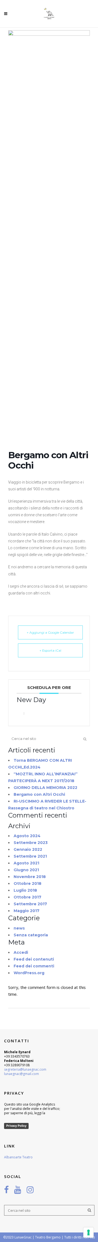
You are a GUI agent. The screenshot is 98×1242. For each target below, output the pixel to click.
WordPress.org (29, 972)
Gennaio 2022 (28, 849)
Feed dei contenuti (34, 959)
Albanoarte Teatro (18, 1157)
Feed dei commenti (34, 966)
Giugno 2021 (26, 869)
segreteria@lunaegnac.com (25, 1069)
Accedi (21, 952)
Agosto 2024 (27, 835)
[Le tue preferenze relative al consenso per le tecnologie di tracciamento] (88, 1232)
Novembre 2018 (30, 876)
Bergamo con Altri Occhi (39, 794)
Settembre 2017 (30, 903)
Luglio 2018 (25, 890)
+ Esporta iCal (50, 650)
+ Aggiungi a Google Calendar (50, 632)
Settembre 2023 (31, 842)
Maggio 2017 (26, 910)
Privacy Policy (16, 1126)
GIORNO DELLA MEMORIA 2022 (45, 787)
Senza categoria (31, 935)
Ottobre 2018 (27, 883)
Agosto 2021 (26, 863)
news (19, 928)
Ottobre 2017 (27, 897)
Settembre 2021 (30, 856)
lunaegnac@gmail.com (21, 1073)
